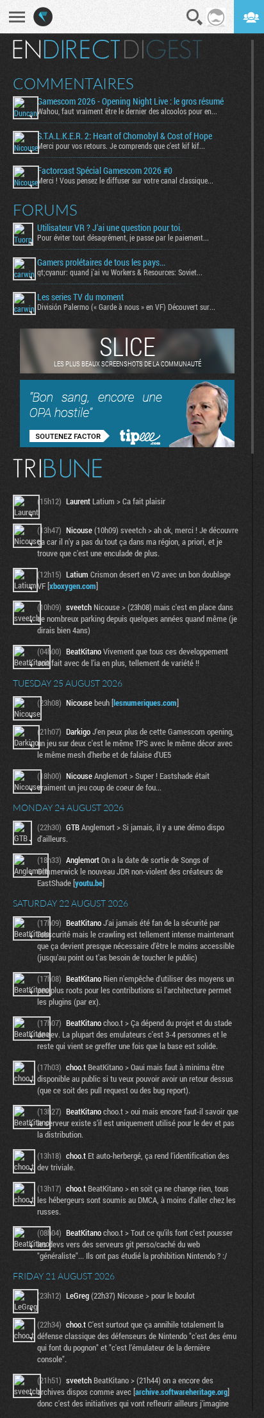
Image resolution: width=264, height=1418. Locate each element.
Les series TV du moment (80, 297)
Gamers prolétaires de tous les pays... (101, 262)
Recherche (194, 17)
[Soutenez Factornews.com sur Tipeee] (127, 444)
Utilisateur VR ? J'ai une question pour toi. (109, 228)
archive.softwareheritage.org (181, 1391)
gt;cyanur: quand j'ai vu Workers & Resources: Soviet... (119, 272)
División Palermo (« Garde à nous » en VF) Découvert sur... (126, 306)
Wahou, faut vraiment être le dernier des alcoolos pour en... (127, 111)
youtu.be (89, 883)
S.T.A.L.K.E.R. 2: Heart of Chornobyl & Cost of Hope (124, 136)
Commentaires (73, 83)
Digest (163, 49)
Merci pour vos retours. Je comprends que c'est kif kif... (121, 145)
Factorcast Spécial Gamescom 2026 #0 (104, 171)
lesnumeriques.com (145, 702)
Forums (45, 209)
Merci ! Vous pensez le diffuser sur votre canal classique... (125, 180)
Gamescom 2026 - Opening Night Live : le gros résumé (130, 101)
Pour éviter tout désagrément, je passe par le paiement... (123, 237)
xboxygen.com (72, 586)
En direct (66, 49)
